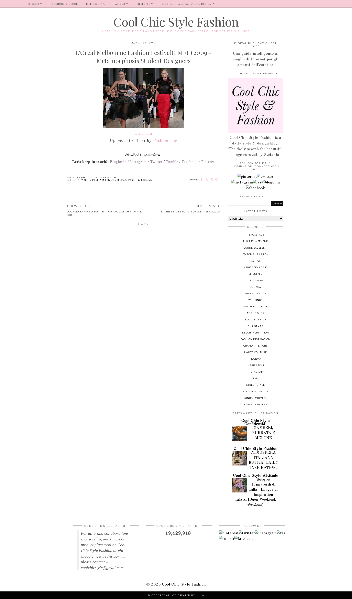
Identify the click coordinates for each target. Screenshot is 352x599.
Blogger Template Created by (176, 595)
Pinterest (208, 162)
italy (255, 378)
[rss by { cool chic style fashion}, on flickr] (257, 182)
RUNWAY (255, 287)
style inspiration (255, 391)
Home (143, 223)
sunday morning (255, 398)
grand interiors (255, 345)
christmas (255, 326)
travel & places (255, 404)
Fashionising (165, 140)
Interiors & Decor (64, 3)
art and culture (255, 306)
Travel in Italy (255, 293)
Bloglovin (118, 162)
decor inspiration (255, 332)
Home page (12, 3)
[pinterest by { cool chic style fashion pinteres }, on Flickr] (247, 177)
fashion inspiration (255, 339)
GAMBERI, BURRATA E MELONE (263, 433)
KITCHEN (33, 3)
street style (255, 384)
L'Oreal (146, 180)
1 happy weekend (255, 241)
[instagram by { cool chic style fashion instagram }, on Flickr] (242, 182)
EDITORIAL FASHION (255, 254)
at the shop (255, 313)
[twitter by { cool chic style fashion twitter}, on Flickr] (265, 177)
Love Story (256, 280)
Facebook (190, 162)
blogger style (255, 319)
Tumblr (172, 162)
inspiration (255, 365)
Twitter (156, 162)
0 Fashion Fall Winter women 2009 (102, 180)
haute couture (255, 352)
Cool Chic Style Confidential (255, 422)
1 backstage (255, 234)
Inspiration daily (255, 267)
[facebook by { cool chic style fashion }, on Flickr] (255, 188)
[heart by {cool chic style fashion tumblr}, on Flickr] (271, 182)
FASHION (119, 3)
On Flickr (143, 133)
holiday (255, 358)
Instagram (138, 162)
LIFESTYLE (143, 3)
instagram (255, 371)
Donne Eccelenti (255, 247)
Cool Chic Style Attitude (255, 476)
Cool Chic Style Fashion (176, 21)
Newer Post (104, 210)
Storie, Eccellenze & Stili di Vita (186, 3)
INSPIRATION (94, 3)
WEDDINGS (255, 300)
